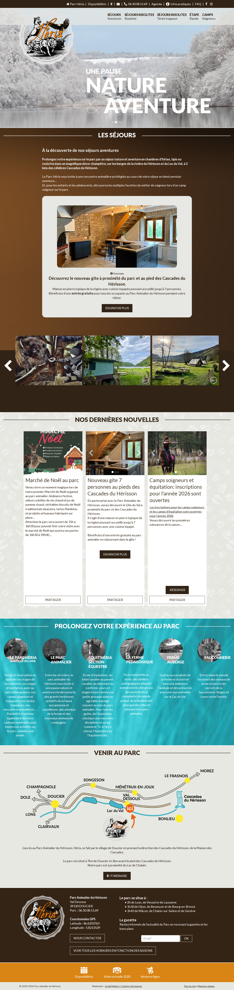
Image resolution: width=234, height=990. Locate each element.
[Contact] (118, 4)
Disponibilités (97, 4)
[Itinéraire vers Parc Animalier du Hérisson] (117, 804)
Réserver (177, 590)
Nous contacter (87, 938)
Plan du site (190, 986)
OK (186, 938)
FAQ (198, 4)
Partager (53, 600)
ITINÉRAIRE (118, 876)
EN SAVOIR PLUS (117, 308)
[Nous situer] (111, 4)
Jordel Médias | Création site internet (123, 986)
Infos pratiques (180, 4)
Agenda (156, 4)
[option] (49, 372)
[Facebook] (206, 4)
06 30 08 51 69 (137, 4)
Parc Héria (76, 4)
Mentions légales (206, 986)
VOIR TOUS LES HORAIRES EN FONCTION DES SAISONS (112, 950)
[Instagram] (211, 4)
